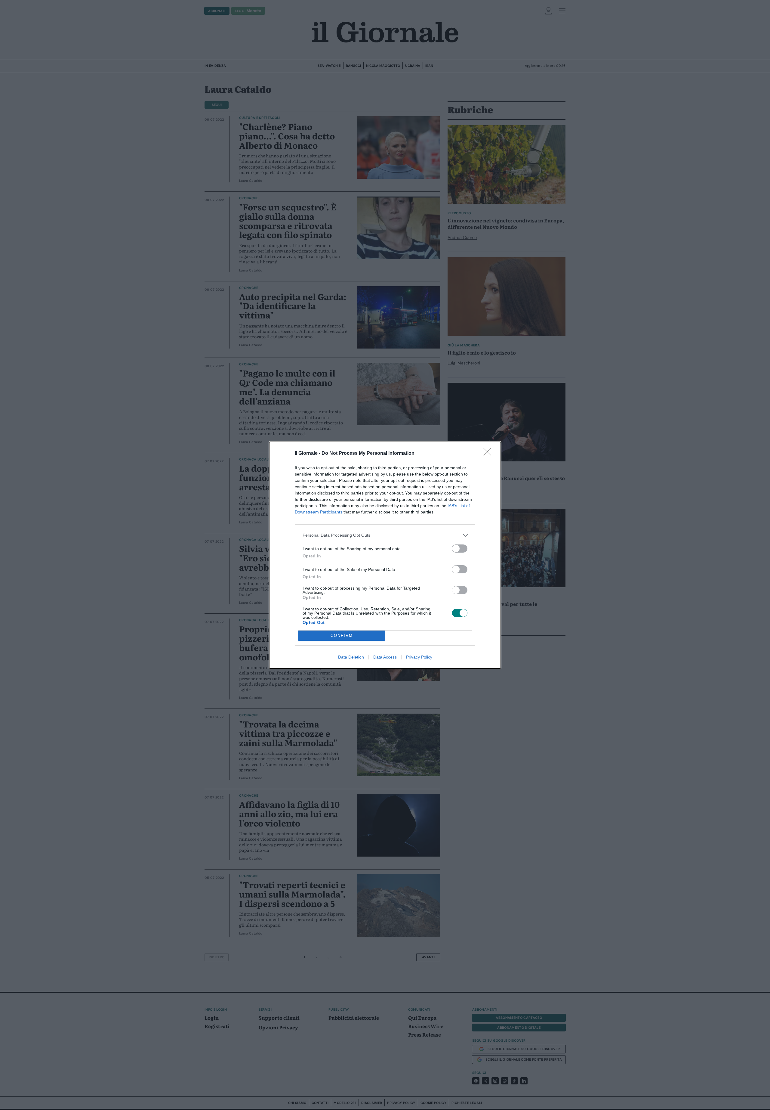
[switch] (459, 548)
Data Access (385, 657)
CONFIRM (342, 635)
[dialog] (385, 555)
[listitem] (385, 535)
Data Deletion (351, 657)
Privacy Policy (419, 657)
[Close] (489, 453)
